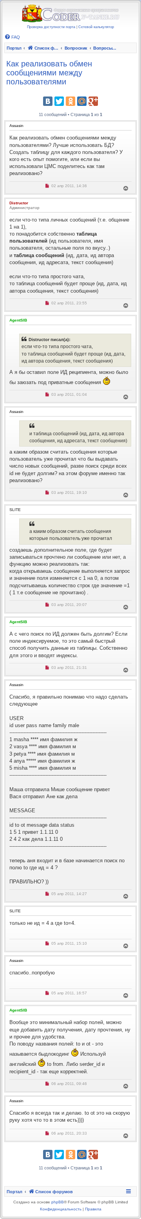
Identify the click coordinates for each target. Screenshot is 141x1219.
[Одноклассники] (70, 101)
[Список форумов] (70, 13)
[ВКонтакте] (47, 101)
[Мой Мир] (82, 101)
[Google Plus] (93, 101)
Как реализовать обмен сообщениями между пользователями (49, 72)
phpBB (57, 1202)
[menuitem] (12, 37)
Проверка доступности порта (51, 27)
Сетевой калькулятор (96, 27)
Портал (14, 48)
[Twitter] (59, 101)
